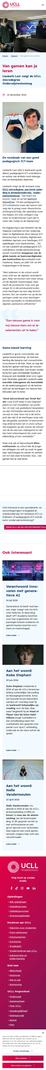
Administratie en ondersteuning (18, 957)
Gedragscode (17, 1015)
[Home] (11, 5)
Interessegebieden (20, 915)
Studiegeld (15, 946)
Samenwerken (17, 1001)
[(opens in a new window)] (11, 888)
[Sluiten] (43, 1032)
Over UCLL (15, 1005)
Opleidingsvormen (19, 911)
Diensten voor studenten (23, 927)
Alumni (13, 1020)
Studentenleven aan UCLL (23, 950)
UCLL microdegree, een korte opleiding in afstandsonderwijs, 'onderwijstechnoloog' (22, 192)
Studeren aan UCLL (19, 922)
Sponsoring (16, 984)
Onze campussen (18, 932)
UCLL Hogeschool (18, 991)
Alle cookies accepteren (21, 1065)
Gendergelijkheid (18, 1011)
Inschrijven (15, 941)
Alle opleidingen (18, 902)
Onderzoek (15, 996)
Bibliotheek (16, 970)
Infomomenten (18, 937)
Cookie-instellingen (21, 1051)
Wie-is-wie (15, 980)
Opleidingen (14, 896)
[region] (23, 1049)
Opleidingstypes (18, 906)
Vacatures (15, 975)
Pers (12, 1024)
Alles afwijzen (21, 1058)
